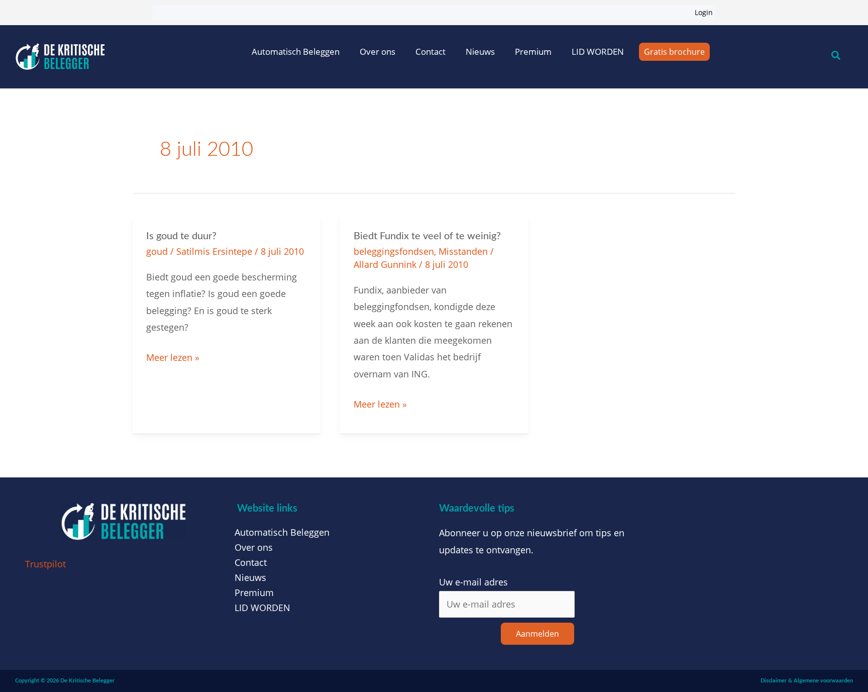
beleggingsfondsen (394, 251)
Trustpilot (45, 564)
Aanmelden (537, 633)
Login (704, 12)
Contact (430, 51)
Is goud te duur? (181, 236)
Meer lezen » (172, 356)
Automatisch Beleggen (296, 51)
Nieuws (480, 51)
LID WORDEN (598, 51)
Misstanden (463, 251)
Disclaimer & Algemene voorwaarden (807, 680)
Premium (533, 51)
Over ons (377, 51)
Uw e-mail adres (473, 582)
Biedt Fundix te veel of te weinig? (427, 236)
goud (157, 251)
